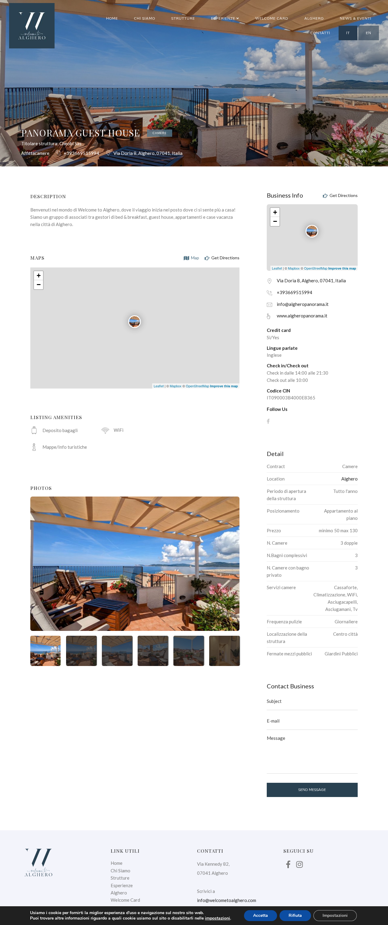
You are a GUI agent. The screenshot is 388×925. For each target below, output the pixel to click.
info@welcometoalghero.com (226, 900)
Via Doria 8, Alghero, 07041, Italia (147, 153)
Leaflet (159, 385)
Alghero (314, 18)
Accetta (260, 915)
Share (360, 150)
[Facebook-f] (288, 864)
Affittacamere (35, 153)
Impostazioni (335, 915)
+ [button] (39, 275)
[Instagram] (299, 864)
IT (348, 33)
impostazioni (217, 918)
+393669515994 (81, 153)
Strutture (183, 18)
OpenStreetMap (197, 385)
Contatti (320, 33)
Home (112, 18)
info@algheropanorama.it (303, 304)
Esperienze (223, 18)
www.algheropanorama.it (302, 315)
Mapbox (176, 385)
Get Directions (224, 257)
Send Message (312, 789)
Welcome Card (271, 18)
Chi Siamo (144, 18)
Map (194, 257)
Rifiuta (295, 915)
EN (368, 33)
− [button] (39, 284)
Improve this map (224, 386)
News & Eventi (355, 18)
